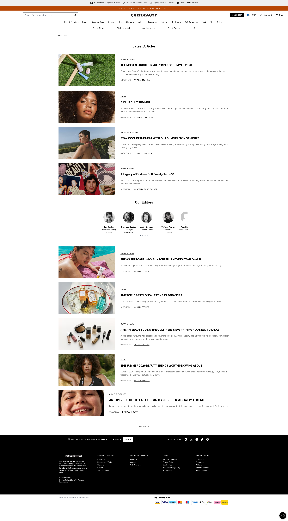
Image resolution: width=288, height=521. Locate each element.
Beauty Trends (174, 28)
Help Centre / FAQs (104, 462)
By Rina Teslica (142, 80)
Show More (144, 427)
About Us (133, 459)
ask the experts (117, 394)
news (123, 289)
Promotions (200, 462)
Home (59, 35)
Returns (100, 468)
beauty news (127, 253)
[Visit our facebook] (186, 439)
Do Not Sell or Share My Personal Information (71, 481)
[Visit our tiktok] (202, 439)
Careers (133, 462)
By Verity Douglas (143, 117)
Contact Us (101, 459)
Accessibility (167, 470)
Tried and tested (123, 28)
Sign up (128, 439)
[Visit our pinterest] (207, 439)
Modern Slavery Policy (171, 468)
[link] (266, 15)
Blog (66, 35)
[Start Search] (75, 15)
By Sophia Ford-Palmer (145, 189)
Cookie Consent (65, 477)
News (123, 96)
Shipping (100, 465)
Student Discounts (202, 468)
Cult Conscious (135, 465)
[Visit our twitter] (191, 439)
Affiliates (199, 465)
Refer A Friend (201, 470)
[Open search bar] (194, 28)
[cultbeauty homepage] (144, 15)
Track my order (103, 470)
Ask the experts (148, 28)
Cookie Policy (168, 465)
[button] (283, 515)
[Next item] (186, 223)
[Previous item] (102, 223)
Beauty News (98, 28)
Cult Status (200, 459)
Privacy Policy (168, 462)
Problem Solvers (129, 132)
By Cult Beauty (141, 345)
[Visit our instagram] (196, 439)
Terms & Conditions (170, 459)
